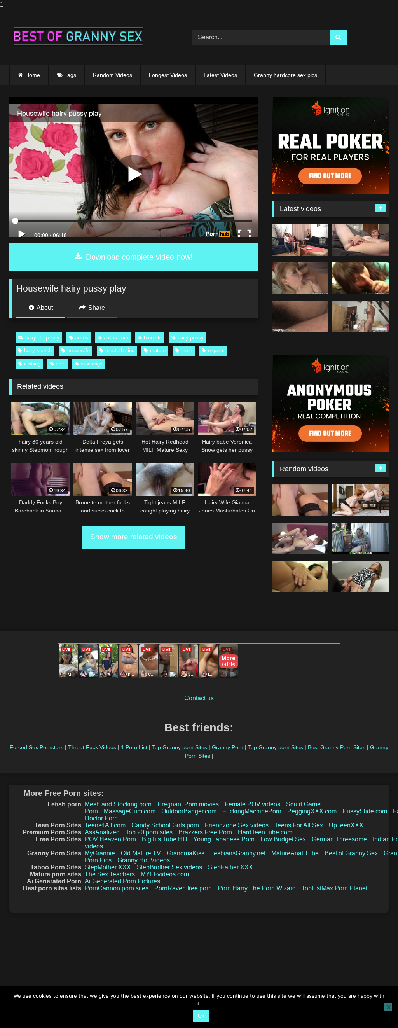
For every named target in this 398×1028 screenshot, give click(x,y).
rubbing (32, 364)
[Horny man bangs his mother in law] (300, 577)
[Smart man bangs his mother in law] (300, 278)
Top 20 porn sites (149, 832)
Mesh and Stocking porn (118, 804)
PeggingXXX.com (312, 811)
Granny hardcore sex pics (285, 75)
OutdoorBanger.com (188, 811)
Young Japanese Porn (224, 839)
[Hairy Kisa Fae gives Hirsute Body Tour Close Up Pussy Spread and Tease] (300, 316)
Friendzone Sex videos (237, 825)
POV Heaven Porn (110, 839)
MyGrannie (100, 853)
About (44, 307)
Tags (70, 75)
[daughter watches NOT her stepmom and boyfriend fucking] (300, 240)
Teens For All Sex (298, 825)
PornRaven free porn (183, 888)
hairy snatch (38, 350)
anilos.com (116, 338)
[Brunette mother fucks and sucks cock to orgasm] (300, 500)
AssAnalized (102, 832)
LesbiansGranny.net (237, 853)
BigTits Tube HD (164, 839)
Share (96, 307)
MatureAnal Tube (295, 853)
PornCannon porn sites (116, 888)
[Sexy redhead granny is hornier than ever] (360, 500)
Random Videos (112, 75)
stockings (92, 364)
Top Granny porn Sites (179, 747)
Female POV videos (252, 804)
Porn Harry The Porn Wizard (257, 888)
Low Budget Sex (283, 839)
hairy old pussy (42, 338)
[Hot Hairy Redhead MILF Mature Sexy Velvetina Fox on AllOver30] (360, 240)
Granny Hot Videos (143, 860)
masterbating (119, 350)
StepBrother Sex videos (169, 867)
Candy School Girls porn (165, 825)
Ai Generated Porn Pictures (122, 881)
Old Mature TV (141, 853)
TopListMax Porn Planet (334, 888)
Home (32, 75)
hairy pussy (191, 338)
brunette (153, 338)
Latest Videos (220, 75)
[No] (388, 1007)
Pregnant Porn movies (188, 804)
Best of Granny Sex (351, 853)
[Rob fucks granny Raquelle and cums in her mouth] (300, 538)
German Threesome (339, 839)
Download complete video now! (138, 257)
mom (186, 350)
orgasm (216, 350)
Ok (201, 1016)
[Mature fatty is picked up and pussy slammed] (360, 278)
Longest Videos (168, 75)
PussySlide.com (364, 811)
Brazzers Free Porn (205, 832)
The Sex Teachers (110, 874)
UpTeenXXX (346, 825)
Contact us (199, 698)
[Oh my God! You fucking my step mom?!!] (360, 316)
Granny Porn (227, 747)
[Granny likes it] (360, 577)
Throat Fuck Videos (92, 747)
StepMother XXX (108, 867)
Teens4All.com (105, 825)
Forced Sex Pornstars (36, 747)
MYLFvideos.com (165, 874)
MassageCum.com (129, 811)
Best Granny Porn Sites (336, 747)
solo (60, 364)
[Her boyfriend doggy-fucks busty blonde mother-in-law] (360, 538)
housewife (78, 350)
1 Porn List (134, 747)
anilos (81, 338)
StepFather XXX (230, 867)
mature (158, 350)
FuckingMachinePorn (251, 811)
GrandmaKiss (185, 853)
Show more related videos (133, 537)
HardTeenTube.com (265, 832)
